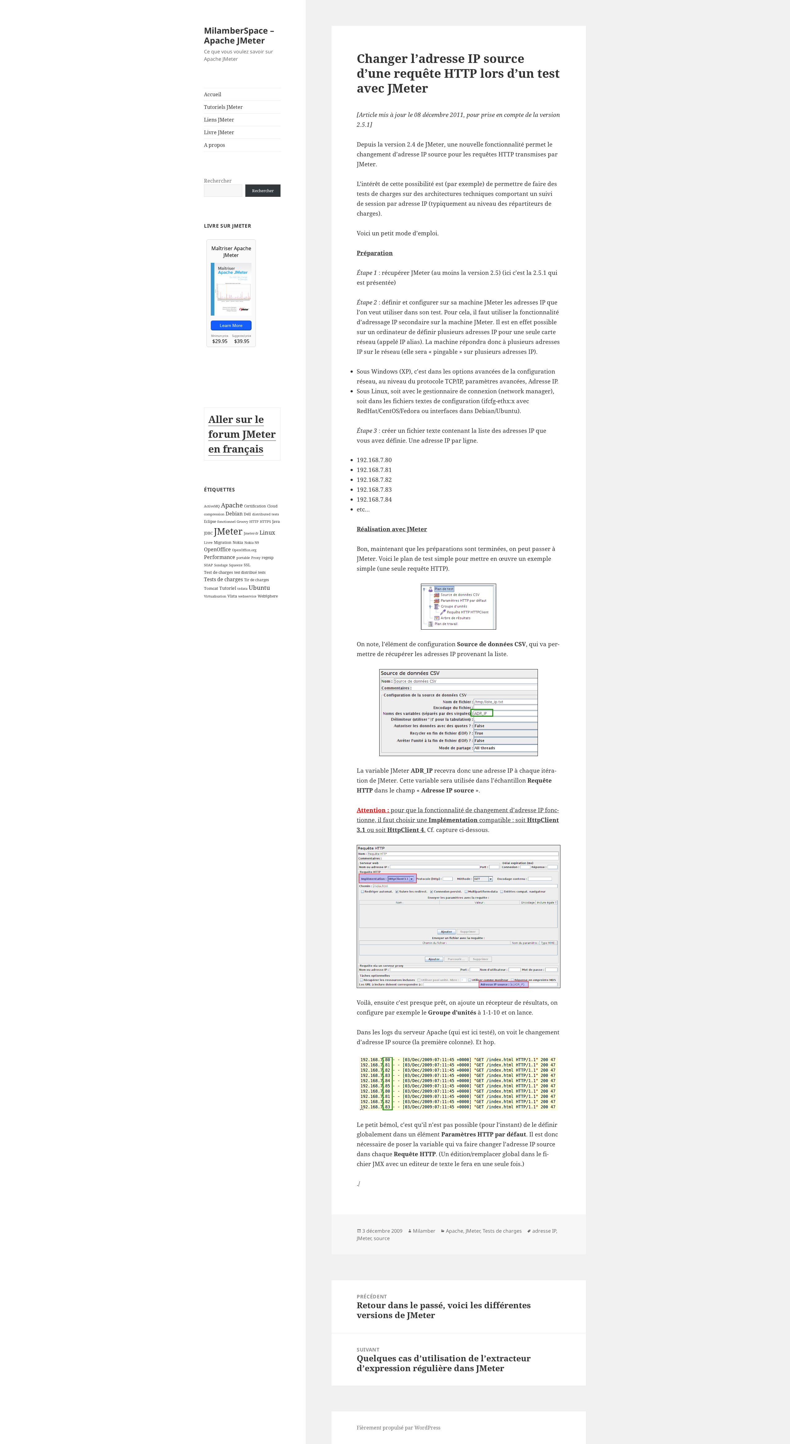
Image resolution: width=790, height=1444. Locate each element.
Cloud (272, 506)
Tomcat (211, 588)
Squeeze (236, 565)
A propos (214, 145)
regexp (267, 557)
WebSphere (268, 596)
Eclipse (210, 521)
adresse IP (544, 1230)
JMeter (228, 531)
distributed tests (265, 514)
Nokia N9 (251, 542)
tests (261, 572)
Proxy (255, 558)
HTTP (254, 521)
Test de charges (218, 572)
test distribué (245, 572)
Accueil (212, 94)
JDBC (208, 533)
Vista (232, 596)
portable (243, 558)
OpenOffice (217, 549)
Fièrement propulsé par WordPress (398, 1427)
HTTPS (265, 521)
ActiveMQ (212, 506)
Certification (255, 506)
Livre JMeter (219, 132)
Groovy (242, 521)
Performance (219, 557)
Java (276, 521)
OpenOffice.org (244, 550)
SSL (247, 565)
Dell (247, 514)
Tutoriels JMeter (223, 107)
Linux (267, 532)
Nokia (238, 542)
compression (214, 514)
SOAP (208, 565)
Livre (208, 542)
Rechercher (218, 180)
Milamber (424, 1230)
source (382, 1238)
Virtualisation (215, 596)
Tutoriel (227, 588)
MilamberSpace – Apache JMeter (239, 35)
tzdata (242, 588)
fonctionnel (226, 521)
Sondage (221, 565)
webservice (247, 596)
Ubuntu (259, 587)
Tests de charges (223, 579)
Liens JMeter (219, 119)
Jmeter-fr (251, 533)
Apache (232, 505)
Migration (222, 542)
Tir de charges (256, 579)
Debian (234, 513)
